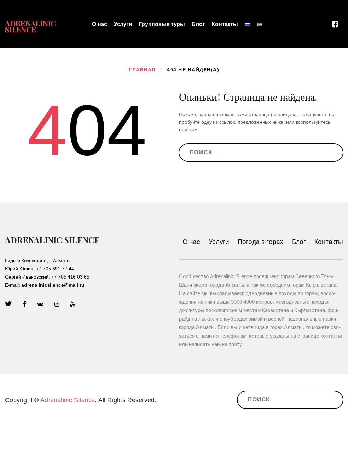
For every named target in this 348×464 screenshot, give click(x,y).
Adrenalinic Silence (30, 26)
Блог (198, 24)
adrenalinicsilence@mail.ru (52, 285)
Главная (142, 69)
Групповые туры (162, 24)
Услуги (123, 24)
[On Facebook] (337, 24)
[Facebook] (24, 304)
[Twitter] (8, 304)
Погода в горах (260, 241)
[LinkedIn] (40, 304)
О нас (99, 24)
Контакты (225, 24)
